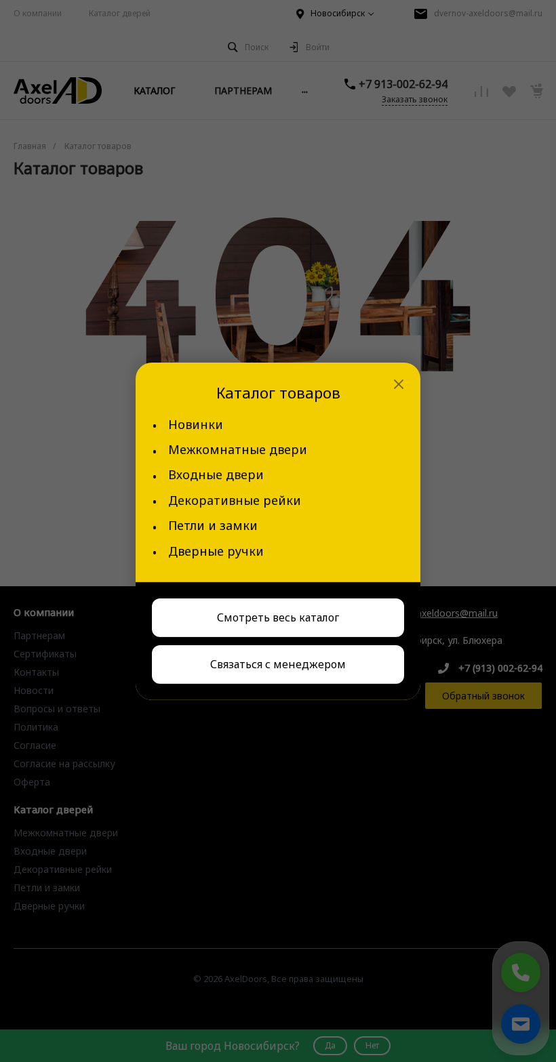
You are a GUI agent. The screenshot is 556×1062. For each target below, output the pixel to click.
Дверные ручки (216, 551)
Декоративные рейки (234, 500)
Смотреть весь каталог (278, 617)
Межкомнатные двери (237, 449)
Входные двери (216, 475)
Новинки (195, 424)
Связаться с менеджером (278, 664)
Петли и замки (213, 525)
